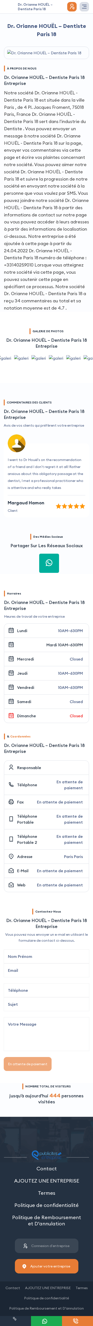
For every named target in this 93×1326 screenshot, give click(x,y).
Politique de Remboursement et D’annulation (46, 1220)
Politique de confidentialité (46, 1205)
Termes (46, 1193)
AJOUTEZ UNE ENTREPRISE (46, 1181)
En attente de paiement (27, 1064)
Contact (46, 1168)
